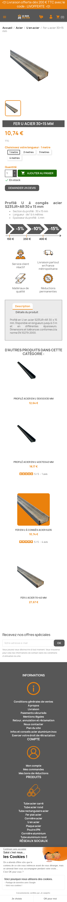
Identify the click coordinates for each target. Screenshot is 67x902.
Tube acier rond (33, 807)
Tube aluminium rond (34, 837)
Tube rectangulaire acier (34, 811)
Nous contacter (33, 724)
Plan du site (33, 728)
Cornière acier (33, 818)
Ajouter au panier (37, 173)
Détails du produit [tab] (27, 312)
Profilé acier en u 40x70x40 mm (33, 462)
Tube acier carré (33, 803)
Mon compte (33, 765)
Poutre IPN (33, 829)
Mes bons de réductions (33, 773)
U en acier (33, 822)
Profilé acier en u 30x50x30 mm (34, 398)
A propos (33, 705)
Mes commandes (33, 769)
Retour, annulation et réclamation (33, 720)
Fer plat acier (33, 814)
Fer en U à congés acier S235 (33, 529)
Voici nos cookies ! (14, 885)
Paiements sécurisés (34, 713)
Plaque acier (33, 826)
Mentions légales (33, 716)
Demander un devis (22, 188)
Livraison (33, 709)
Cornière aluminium (33, 833)
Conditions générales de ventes (33, 701)
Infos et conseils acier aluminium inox (33, 731)
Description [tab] (22, 306)
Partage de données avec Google (21, 882)
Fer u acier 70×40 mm (33, 597)
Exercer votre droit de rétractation (33, 735)
